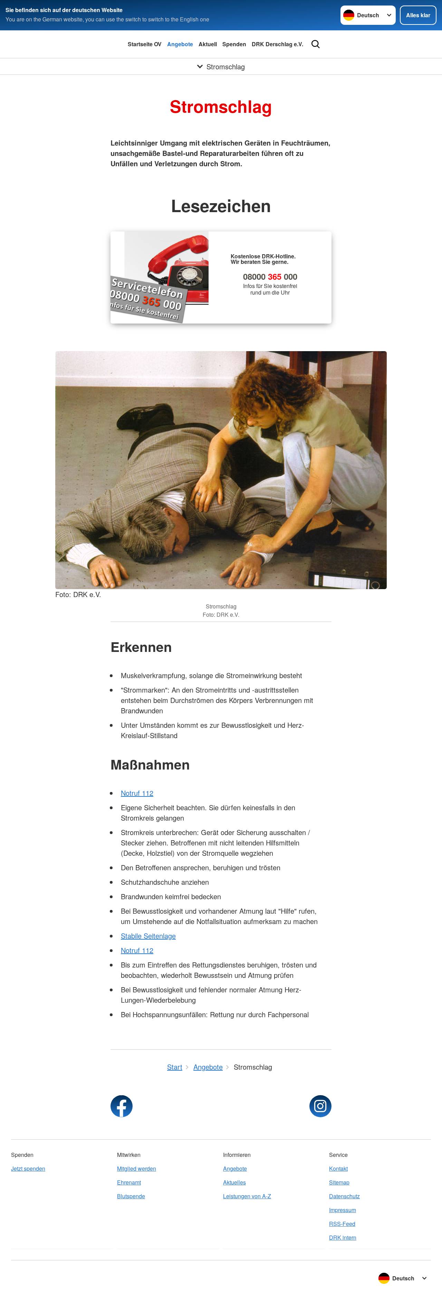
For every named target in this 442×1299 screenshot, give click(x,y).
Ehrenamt (129, 1182)
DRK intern (342, 1237)
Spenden (234, 44)
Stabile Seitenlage (148, 936)
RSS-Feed (342, 1224)
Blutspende (131, 1196)
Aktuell (208, 44)
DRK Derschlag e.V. (277, 44)
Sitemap (339, 1182)
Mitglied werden (136, 1168)
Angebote (180, 44)
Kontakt (338, 1168)
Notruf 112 (137, 793)
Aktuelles (234, 1182)
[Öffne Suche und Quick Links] (315, 44)
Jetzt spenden (28, 1168)
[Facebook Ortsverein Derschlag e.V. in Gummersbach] (121, 1106)
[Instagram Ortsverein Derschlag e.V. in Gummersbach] (320, 1106)
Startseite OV (145, 44)
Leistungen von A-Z (247, 1196)
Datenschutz (344, 1196)
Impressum (342, 1210)
